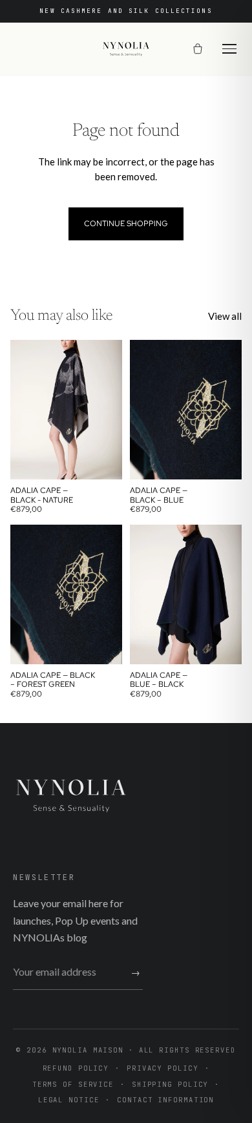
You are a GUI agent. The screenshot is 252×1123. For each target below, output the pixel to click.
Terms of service (73, 1084)
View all (225, 316)
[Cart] (197, 49)
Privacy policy (162, 1068)
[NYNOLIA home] (126, 49)
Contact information (165, 1099)
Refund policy (76, 1068)
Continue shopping (126, 223)
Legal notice (69, 1099)
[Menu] (229, 48)
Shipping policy (170, 1084)
